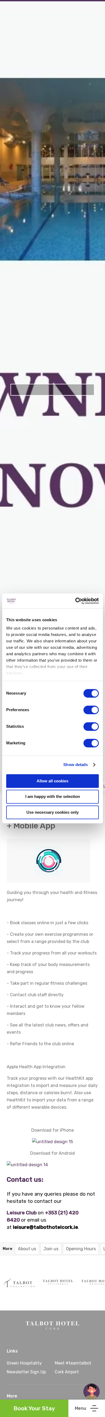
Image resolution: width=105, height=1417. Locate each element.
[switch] (91, 710)
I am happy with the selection (52, 796)
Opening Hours (81, 1248)
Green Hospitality (24, 1363)
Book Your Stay (34, 1408)
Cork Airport (67, 1371)
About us (27, 1248)
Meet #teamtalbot (73, 1363)
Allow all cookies (52, 781)
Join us (51, 1248)
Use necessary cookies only (52, 812)
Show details (75, 764)
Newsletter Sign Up (26, 1371)
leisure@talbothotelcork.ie (45, 1227)
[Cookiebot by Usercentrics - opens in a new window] (75, 600)
